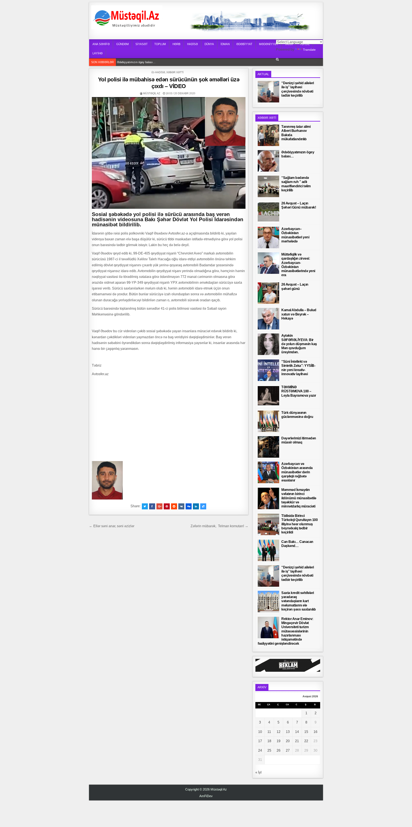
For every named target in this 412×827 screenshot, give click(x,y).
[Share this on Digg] (189, 506)
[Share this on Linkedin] (196, 506)
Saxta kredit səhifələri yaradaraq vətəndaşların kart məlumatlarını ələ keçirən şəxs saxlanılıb (298, 601)
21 (297, 741)
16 (315, 732)
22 (306, 741)
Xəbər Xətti (174, 72)
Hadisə (160, 72)
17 (260, 741)
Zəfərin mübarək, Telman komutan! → (219, 526)
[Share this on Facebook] (152, 506)
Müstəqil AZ (151, 93)
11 (269, 732)
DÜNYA (209, 44)
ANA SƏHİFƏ (101, 44)
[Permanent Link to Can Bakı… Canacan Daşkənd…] (268, 550)
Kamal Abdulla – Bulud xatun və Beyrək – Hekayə (298, 314)
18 (269, 741)
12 (278, 732)
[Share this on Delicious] (203, 506)
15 (306, 732)
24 (260, 750)
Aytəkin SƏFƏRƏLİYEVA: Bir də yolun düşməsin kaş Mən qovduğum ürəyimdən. (299, 344)
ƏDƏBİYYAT (244, 44)
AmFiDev (206, 796)
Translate (309, 49)
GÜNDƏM (122, 44)
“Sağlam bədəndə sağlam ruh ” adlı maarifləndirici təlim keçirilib (156, 62)
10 (260, 732)
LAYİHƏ (97, 53)
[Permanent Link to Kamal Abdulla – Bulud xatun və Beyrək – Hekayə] (268, 318)
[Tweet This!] (145, 506)
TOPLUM (160, 44)
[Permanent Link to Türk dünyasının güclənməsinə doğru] (268, 421)
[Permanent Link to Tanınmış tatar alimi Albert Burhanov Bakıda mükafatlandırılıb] (268, 135)
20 (288, 741)
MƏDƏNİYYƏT (268, 44)
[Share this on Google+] (159, 506)
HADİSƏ (192, 44)
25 (269, 750)
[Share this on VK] (181, 506)
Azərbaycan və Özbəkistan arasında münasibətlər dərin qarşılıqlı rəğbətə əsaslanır (297, 472)
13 (288, 732)
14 (297, 732)
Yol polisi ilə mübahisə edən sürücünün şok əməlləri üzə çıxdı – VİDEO (168, 82)
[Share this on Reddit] (174, 506)
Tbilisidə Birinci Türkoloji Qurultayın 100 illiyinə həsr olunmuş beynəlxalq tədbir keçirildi (299, 524)
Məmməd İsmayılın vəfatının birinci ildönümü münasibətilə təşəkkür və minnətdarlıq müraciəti (298, 498)
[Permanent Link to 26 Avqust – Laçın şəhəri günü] (268, 293)
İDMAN (225, 44)
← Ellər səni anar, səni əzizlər (111, 526)
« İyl (258, 772)
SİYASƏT (141, 44)
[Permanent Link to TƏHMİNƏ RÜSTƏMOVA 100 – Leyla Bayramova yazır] (268, 396)
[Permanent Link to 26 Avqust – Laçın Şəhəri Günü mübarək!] (268, 212)
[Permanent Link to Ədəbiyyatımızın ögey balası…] (268, 161)
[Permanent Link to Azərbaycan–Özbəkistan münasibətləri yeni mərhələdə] (268, 237)
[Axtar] (277, 59)
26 (278, 750)
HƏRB (176, 44)
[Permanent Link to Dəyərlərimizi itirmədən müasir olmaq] (268, 447)
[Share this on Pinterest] (167, 506)
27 (288, 750)
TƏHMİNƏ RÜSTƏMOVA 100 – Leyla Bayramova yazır (298, 391)
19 (278, 741)
